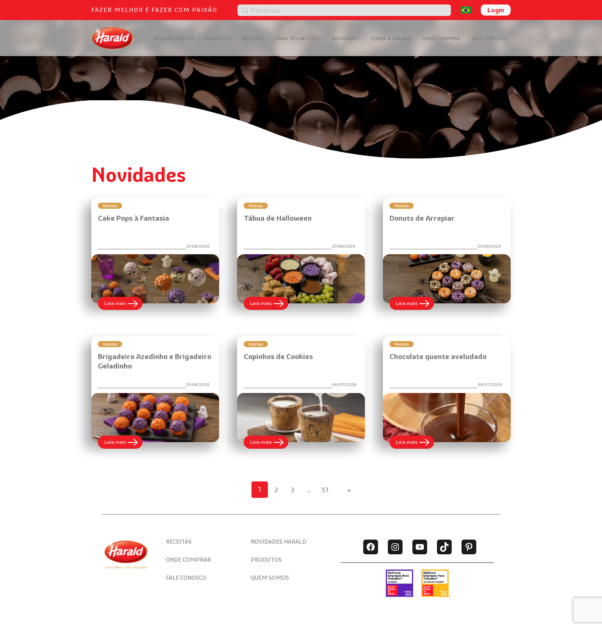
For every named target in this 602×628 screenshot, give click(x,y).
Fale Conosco (489, 38)
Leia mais (123, 305)
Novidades (345, 38)
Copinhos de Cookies (278, 356)
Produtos (218, 38)
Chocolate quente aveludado (438, 356)
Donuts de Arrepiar (422, 218)
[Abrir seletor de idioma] (466, 10)
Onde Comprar (441, 38)
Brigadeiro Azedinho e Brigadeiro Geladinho (154, 361)
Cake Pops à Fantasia (133, 218)
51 (325, 490)
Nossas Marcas (174, 38)
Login (495, 10)
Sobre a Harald (391, 38)
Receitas (253, 38)
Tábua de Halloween (278, 218)
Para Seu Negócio (298, 38)
